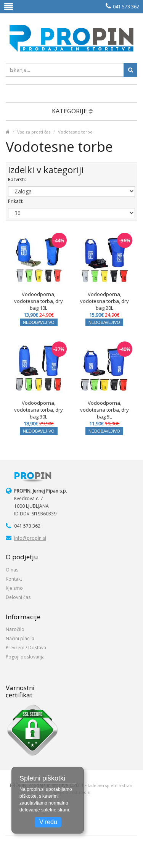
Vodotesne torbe (75, 132)
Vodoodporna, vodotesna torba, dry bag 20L (104, 301)
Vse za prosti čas (33, 132)
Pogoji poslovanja (25, 656)
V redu (48, 822)
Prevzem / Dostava (26, 647)
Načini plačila (20, 638)
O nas (12, 570)
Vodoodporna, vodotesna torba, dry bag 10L (38, 301)
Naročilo (15, 629)
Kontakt (14, 579)
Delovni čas (18, 597)
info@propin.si (30, 538)
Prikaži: (15, 201)
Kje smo (14, 588)
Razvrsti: (17, 179)
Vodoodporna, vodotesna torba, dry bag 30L (38, 409)
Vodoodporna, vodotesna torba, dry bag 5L (104, 409)
